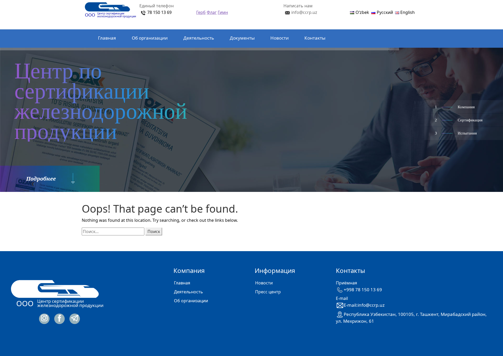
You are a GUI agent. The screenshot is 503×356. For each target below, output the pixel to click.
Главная (107, 38)
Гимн (223, 12)
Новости (279, 38)
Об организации (150, 38)
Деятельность (198, 38)
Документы (242, 38)
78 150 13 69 (159, 12)
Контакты (314, 38)
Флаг (212, 12)
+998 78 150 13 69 (363, 290)
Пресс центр (268, 292)
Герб (201, 12)
